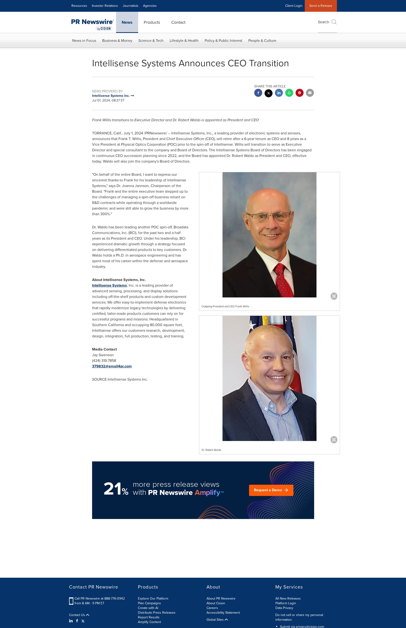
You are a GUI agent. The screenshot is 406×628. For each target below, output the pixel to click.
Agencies (150, 5)
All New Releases (288, 598)
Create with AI (148, 607)
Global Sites (216, 619)
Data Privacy (284, 607)
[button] (269, 234)
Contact (178, 22)
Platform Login (285, 603)
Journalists (130, 5)
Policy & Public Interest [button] (223, 40)
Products (152, 22)
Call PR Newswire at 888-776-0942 (99, 598)
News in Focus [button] (84, 40)
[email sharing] (310, 93)
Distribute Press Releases (157, 612)
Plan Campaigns (149, 603)
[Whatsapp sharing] (289, 93)
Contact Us (77, 615)
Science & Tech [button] (151, 40)
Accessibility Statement (223, 612)
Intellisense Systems (109, 285)
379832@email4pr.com (112, 366)
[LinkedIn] (71, 621)
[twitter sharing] (269, 93)
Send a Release (320, 5)
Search (323, 22)
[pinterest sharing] (300, 93)
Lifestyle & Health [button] (184, 40)
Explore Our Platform (153, 598)
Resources (79, 5)
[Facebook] (77, 621)
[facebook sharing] (258, 93)
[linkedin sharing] (279, 93)
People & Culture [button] (262, 40)
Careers (212, 607)
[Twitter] (83, 621)
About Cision (216, 603)
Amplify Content (149, 622)
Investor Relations (105, 5)
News (127, 22)
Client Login (293, 5)
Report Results (149, 617)
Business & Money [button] (117, 40)
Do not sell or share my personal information (299, 617)
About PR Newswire (221, 598)
